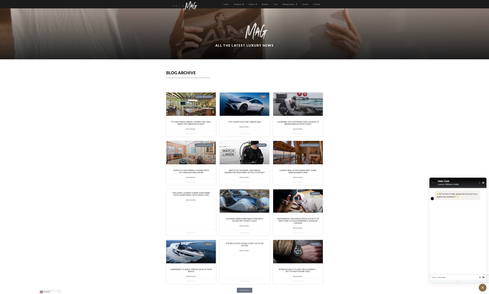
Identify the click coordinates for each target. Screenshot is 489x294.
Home (226, 4)
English (46, 292)
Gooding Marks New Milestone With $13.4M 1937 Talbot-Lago (244, 220)
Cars (276, 4)
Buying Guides (289, 4)
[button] (244, 290)
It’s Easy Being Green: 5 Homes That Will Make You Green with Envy (191, 123)
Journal (305, 4)
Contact (316, 4)
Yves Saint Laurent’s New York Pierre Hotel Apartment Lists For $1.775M (191, 194)
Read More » (191, 129)
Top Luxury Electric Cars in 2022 (244, 122)
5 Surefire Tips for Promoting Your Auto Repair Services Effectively (298, 123)
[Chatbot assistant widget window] (457, 230)
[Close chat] (482, 287)
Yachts (251, 4)
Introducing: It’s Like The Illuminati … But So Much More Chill (298, 270)
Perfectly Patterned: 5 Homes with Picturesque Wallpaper (191, 171)
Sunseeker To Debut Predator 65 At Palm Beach (191, 270)
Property (237, 4)
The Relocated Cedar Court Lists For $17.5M (244, 244)
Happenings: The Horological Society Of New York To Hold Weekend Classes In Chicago (298, 221)
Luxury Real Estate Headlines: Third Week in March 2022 (298, 171)
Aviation (265, 4)
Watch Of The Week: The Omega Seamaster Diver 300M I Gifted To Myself (244, 171)
